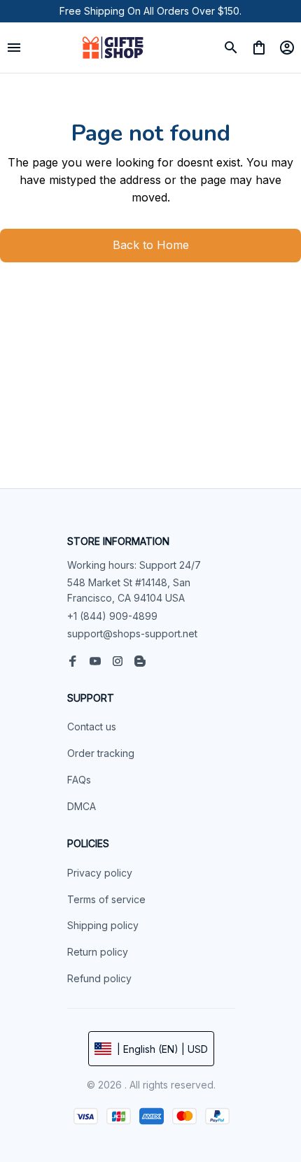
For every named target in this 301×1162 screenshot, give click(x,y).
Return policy (97, 952)
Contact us (91, 726)
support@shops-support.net (132, 633)
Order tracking (100, 753)
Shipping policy (103, 925)
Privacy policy (99, 873)
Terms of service (106, 899)
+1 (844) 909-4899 (112, 616)
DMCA (81, 806)
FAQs (79, 780)
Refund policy (99, 978)
